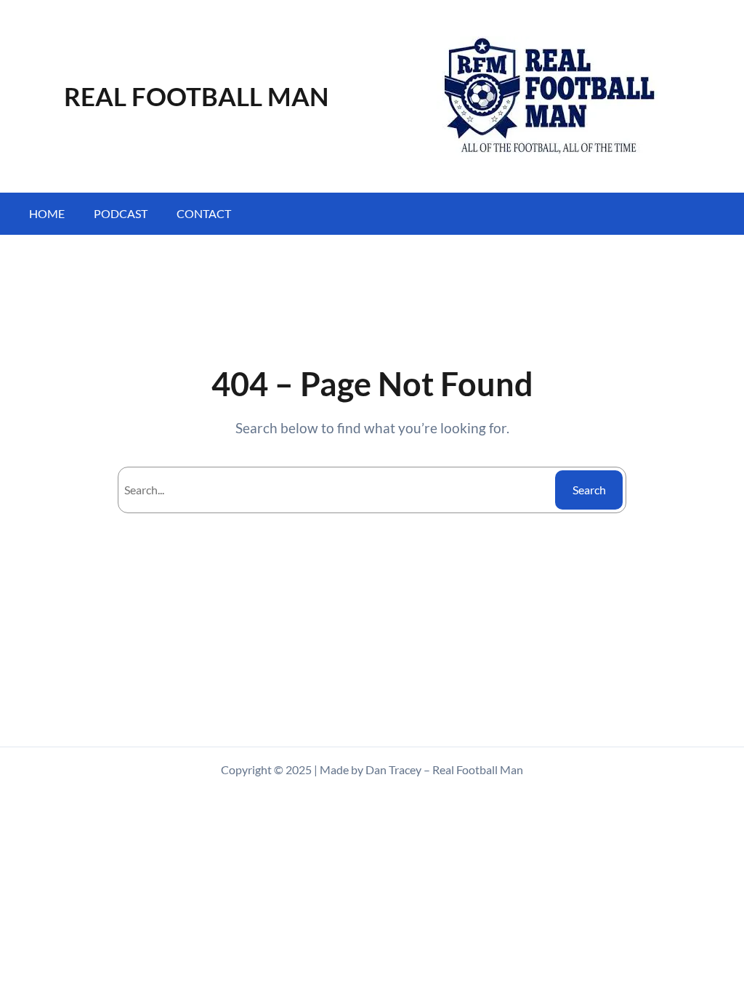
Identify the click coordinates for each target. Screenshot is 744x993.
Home (47, 213)
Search (589, 489)
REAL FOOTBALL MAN (196, 96)
